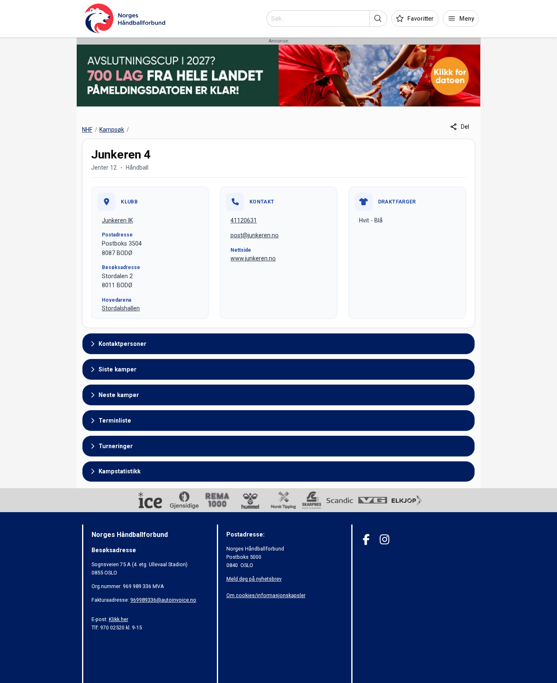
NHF (87, 129)
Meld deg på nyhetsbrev (254, 579)
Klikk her (118, 619)
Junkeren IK (117, 220)
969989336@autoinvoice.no (163, 600)
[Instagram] (384, 539)
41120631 (243, 220)
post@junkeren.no (254, 235)
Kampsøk (111, 129)
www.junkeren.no (253, 258)
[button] (378, 18)
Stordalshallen (121, 308)
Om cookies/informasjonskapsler (266, 595)
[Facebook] (366, 539)
